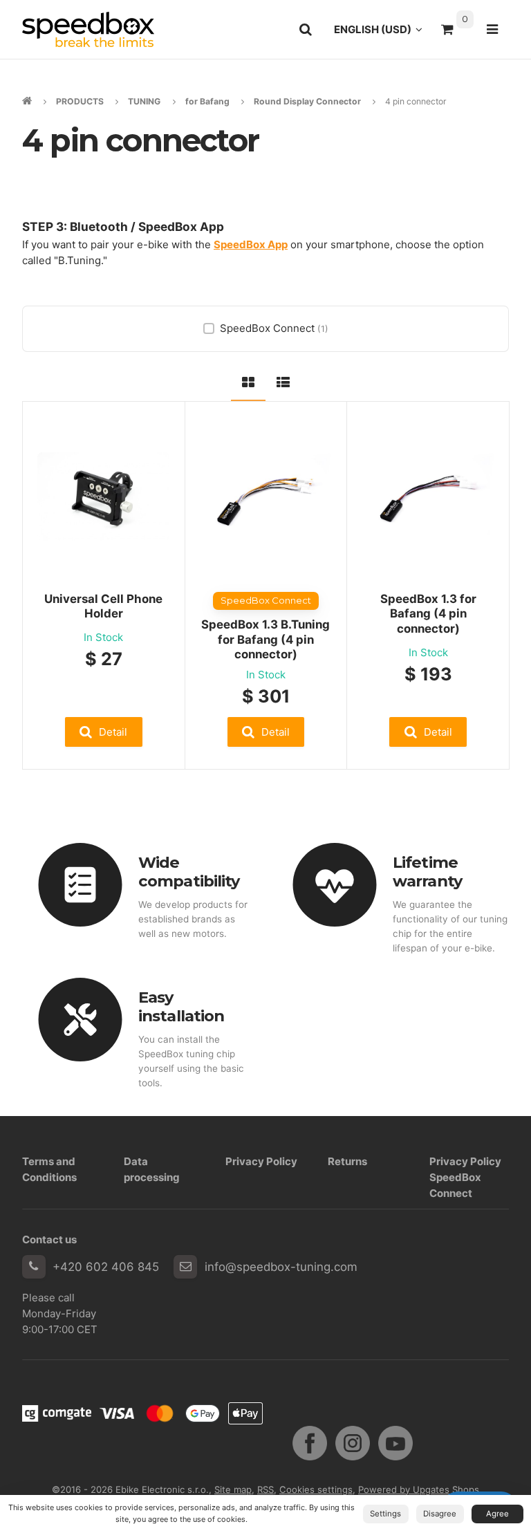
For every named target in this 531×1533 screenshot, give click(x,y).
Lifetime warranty (427, 872)
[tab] (248, 380)
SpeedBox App (251, 244)
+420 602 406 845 (106, 1267)
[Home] (88, 29)
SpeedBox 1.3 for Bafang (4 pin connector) (428, 614)
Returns (347, 1161)
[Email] (185, 1267)
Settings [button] (385, 1513)
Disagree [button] (439, 1513)
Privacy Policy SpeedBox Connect (465, 1177)
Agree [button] (497, 1513)
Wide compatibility (188, 872)
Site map (233, 1489)
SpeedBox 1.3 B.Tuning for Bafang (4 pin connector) (265, 639)
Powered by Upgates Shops (418, 1489)
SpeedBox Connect (274, 328)
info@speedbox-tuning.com (281, 1267)
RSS (265, 1489)
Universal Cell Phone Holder (103, 606)
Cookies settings (316, 1489)
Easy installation (181, 1006)
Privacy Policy (261, 1161)
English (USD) (382, 33)
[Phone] (34, 1267)
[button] (103, 732)
